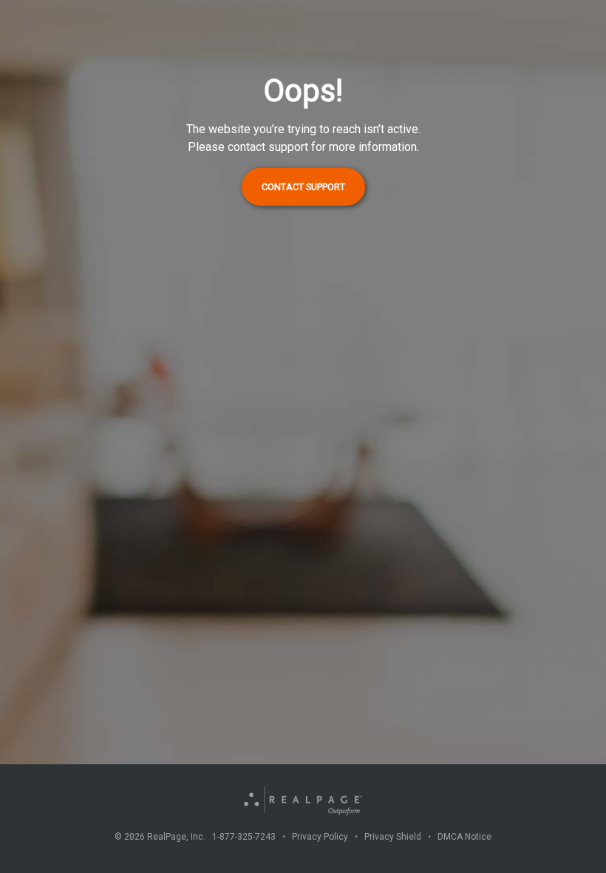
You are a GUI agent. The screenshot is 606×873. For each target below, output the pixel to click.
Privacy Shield (392, 837)
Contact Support (303, 186)
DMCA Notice (464, 837)
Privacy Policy (320, 837)
